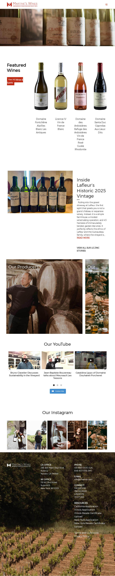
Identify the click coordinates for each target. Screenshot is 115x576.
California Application (86, 506)
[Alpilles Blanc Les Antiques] (41, 89)
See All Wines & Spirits (15, 81)
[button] (10, 369)
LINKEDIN (79, 494)
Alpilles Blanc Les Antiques (41, 129)
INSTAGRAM (80, 491)
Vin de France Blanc (61, 125)
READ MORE (83, 238)
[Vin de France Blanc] (61, 89)
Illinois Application (84, 509)
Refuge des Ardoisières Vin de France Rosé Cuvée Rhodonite (80, 139)
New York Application (86, 519)
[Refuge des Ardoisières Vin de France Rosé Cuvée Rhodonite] (80, 89)
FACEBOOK (80, 488)
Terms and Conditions (86, 532)
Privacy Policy (81, 536)
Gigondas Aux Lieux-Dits (100, 129)
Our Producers (23, 266)
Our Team (93, 269)
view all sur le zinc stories (88, 249)
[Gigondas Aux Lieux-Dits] (100, 89)
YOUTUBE (79, 497)
